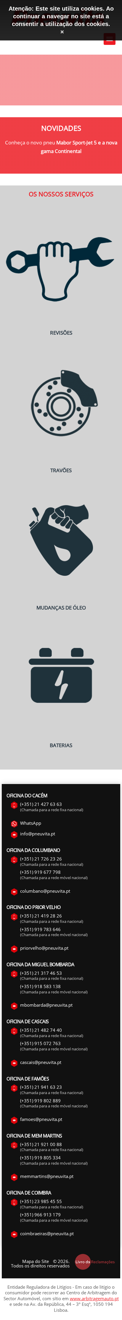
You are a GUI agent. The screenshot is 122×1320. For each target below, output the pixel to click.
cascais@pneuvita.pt (40, 1062)
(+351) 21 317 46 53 (41, 973)
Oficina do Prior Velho (33, 907)
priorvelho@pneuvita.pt (44, 948)
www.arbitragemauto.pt (94, 1298)
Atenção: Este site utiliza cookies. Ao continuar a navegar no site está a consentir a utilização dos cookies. (61, 16)
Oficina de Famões (28, 1078)
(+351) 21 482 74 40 (41, 1030)
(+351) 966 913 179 (40, 1215)
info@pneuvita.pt (37, 834)
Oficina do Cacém (27, 795)
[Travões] (61, 461)
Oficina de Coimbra (29, 1192)
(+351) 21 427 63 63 (41, 804)
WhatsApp (30, 823)
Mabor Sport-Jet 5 (76, 142)
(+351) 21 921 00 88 (41, 1144)
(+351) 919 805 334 (40, 1158)
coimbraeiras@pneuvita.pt (47, 1233)
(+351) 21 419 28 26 (41, 916)
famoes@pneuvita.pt (41, 1119)
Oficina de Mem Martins (34, 1135)
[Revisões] (61, 324)
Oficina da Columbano (33, 850)
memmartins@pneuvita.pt (46, 1176)
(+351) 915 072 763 (40, 1043)
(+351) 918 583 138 (40, 986)
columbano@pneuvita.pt (45, 891)
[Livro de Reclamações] (94, 1269)
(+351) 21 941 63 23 (41, 1087)
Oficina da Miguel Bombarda (40, 964)
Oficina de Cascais (28, 1021)
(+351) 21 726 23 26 (41, 859)
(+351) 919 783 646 (40, 929)
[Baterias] (61, 736)
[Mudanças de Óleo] (61, 599)
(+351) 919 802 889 (40, 1101)
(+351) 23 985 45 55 (41, 1201)
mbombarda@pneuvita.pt (46, 1005)
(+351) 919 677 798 (40, 872)
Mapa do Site (35, 1261)
